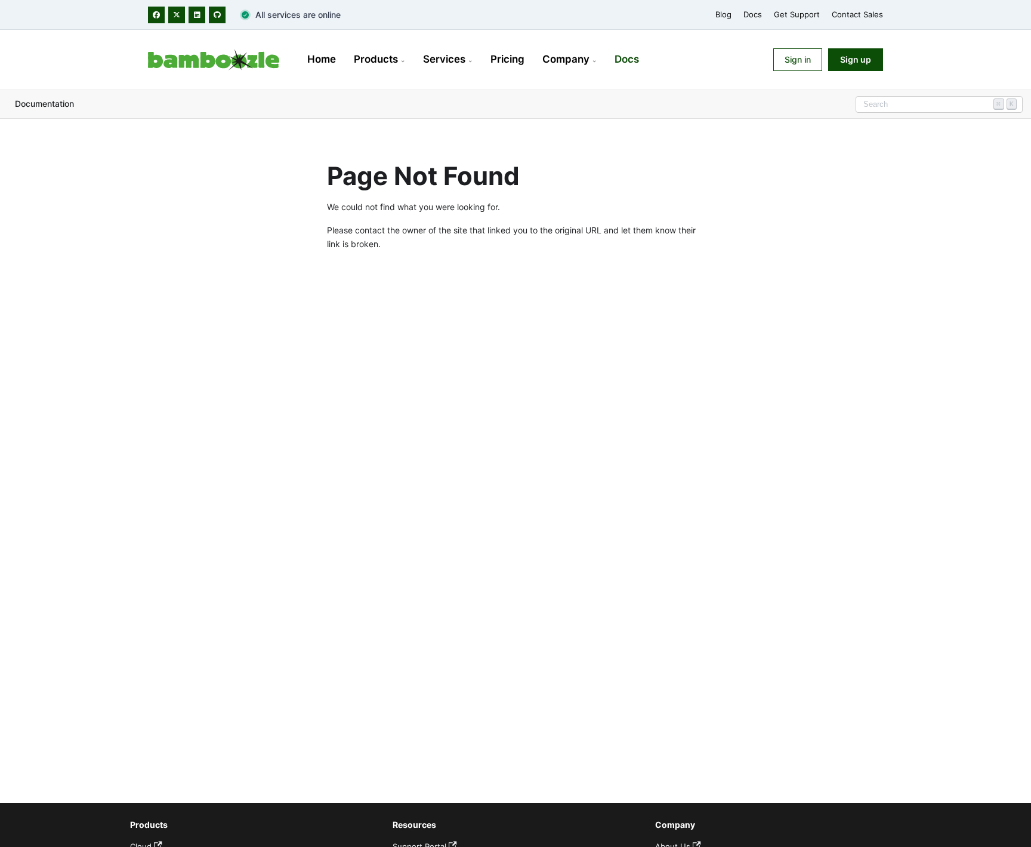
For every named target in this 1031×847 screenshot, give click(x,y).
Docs (752, 14)
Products (379, 59)
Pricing (507, 59)
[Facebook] (156, 15)
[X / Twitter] (176, 15)
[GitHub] (217, 15)
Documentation (44, 103)
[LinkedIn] (197, 15)
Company (569, 59)
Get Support (797, 14)
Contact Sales (857, 14)
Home (321, 59)
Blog (723, 14)
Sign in (798, 59)
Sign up (855, 59)
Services (448, 59)
